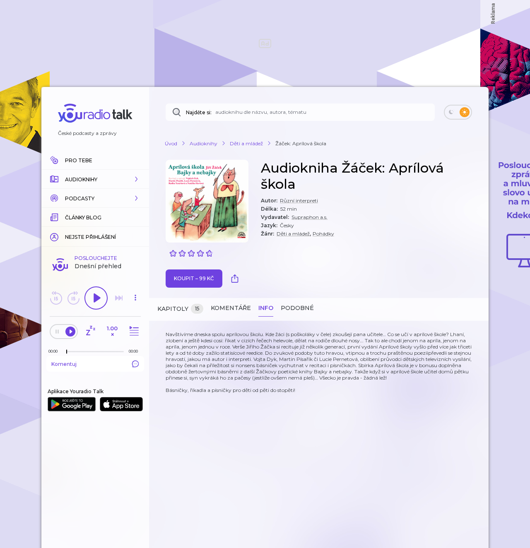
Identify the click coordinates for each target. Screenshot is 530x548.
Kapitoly (178, 308)
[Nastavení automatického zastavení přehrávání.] (90, 331)
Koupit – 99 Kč (194, 278)
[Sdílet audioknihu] (237, 278)
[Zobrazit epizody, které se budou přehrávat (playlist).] (133, 331)
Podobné (297, 308)
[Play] (96, 298)
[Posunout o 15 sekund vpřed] (73, 298)
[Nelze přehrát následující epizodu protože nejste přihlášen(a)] (119, 298)
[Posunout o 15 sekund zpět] (56, 298)
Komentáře (231, 308)
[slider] (67, 352)
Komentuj (64, 364)
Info (265, 308)
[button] (95, 179)
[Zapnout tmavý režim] (458, 112)
